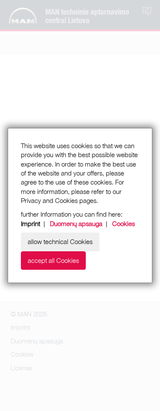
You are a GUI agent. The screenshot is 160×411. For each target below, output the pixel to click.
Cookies (123, 223)
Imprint (30, 223)
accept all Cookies (53, 260)
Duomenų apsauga (76, 223)
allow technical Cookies (60, 241)
